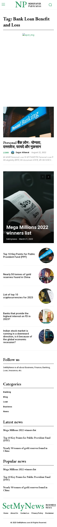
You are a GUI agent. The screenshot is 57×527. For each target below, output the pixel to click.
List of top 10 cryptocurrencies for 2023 (18, 296)
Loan (6, 152)
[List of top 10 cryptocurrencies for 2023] (46, 296)
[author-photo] (13, 152)
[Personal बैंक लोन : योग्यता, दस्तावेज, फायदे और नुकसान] (28, 122)
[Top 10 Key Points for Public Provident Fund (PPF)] (46, 255)
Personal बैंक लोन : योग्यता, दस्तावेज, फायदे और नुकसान (22, 144)
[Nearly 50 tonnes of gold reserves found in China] (46, 275)
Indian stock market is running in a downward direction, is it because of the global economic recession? (17, 336)
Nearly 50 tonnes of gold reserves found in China (17, 276)
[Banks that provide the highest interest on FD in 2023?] (46, 316)
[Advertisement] (28, 67)
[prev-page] (42, 176)
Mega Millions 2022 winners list (27, 230)
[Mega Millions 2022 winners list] (28, 207)
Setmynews (11, 239)
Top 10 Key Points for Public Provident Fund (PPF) (19, 255)
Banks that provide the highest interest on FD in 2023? (17, 316)
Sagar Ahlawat (22, 152)
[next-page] (48, 176)
